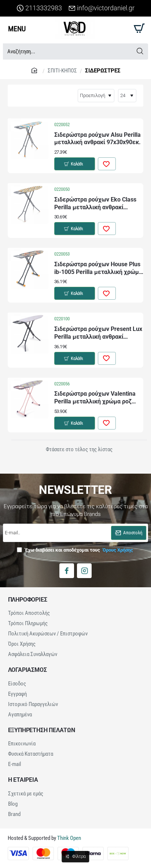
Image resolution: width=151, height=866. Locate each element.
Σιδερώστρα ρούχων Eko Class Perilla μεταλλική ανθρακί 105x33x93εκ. (95, 204)
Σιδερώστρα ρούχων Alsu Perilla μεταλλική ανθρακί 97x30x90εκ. (97, 138)
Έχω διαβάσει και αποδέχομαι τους (78, 550)
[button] (74, 163)
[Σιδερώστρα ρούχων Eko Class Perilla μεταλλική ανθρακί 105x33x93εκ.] (28, 203)
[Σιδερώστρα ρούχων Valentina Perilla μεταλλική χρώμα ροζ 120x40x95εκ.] (28, 398)
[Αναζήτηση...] (140, 51)
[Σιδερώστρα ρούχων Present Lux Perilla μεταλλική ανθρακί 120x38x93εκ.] (28, 333)
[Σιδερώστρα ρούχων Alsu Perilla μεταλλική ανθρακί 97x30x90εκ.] (28, 138)
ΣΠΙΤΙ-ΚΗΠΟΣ (62, 70)
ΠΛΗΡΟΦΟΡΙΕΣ (27, 599)
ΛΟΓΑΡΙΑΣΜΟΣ (27, 670)
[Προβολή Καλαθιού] (138, 28)
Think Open (68, 838)
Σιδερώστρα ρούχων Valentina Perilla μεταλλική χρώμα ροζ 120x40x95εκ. (95, 398)
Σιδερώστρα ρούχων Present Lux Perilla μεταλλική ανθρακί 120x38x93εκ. (98, 333)
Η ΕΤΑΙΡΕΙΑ (23, 780)
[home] (35, 70)
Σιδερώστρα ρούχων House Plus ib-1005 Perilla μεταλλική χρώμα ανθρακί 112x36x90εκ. (98, 269)
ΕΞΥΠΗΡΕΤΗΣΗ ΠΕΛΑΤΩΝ (41, 730)
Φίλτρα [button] (79, 856)
